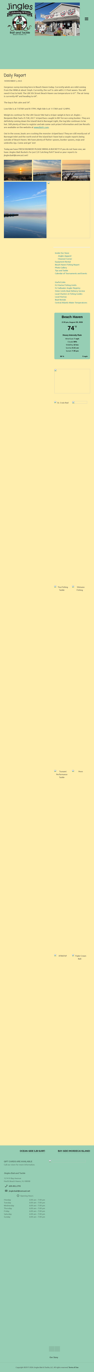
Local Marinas (61, 296)
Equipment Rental (63, 261)
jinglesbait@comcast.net (19, 1191)
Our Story (54, 1357)
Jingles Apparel (64, 256)
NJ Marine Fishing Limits (65, 285)
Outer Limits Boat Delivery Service (70, 291)
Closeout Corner (65, 258)
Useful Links (60, 282)
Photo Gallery (61, 267)
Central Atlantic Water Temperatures (71, 302)
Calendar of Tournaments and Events (71, 273)
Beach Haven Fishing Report (67, 264)
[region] (72, 381)
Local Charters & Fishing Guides (68, 293)
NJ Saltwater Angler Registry (67, 288)
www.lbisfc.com (41, 127)
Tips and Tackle (61, 270)
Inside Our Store (62, 253)
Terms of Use (73, 1367)
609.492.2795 (15, 1186)
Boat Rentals (60, 299)
